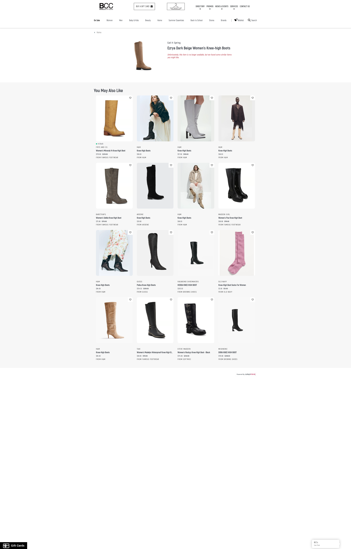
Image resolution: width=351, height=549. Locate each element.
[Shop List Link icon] (176, 6)
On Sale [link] (97, 20)
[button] (346, 544)
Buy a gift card (142, 6)
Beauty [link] (148, 20)
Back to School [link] (197, 20)
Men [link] (120, 20)
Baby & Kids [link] (134, 20)
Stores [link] (211, 20)
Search (254, 20)
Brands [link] (223, 20)
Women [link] (110, 20)
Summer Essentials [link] (176, 20)
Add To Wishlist (130, 97)
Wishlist (241, 20)
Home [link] (159, 20)
